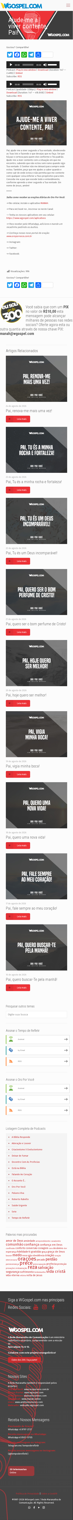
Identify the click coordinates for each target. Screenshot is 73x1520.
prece (26, 1263)
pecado (41, 1259)
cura (51, 1248)
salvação (45, 1267)
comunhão (14, 1244)
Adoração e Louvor (21, 1143)
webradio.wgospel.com (32, 1405)
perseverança (12, 1264)
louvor (9, 1255)
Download (43, 70)
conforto (20, 1248)
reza (32, 1267)
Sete (14, 1211)
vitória (23, 1275)
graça (44, 1252)
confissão (10, 1248)
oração (49, 1255)
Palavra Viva (18, 1193)
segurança (12, 1271)
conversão (31, 1248)
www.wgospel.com (33, 1392)
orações (27, 1259)
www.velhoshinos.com (35, 1395)
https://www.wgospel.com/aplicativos (26, 218)
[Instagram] (44, 1507)
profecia (51, 1263)
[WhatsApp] (29, 1507)
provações (10, 1268)
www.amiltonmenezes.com (29, 1402)
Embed (19, 73)
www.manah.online (31, 1399)
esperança (11, 1251)
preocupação (39, 1264)
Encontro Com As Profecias (26, 1162)
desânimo (58, 1248)
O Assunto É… (19, 1180)
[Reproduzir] (11, 65)
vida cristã (55, 1271)
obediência (38, 1255)
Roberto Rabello (20, 1199)
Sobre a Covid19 (49, 1493)
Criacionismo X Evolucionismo (27, 1149)
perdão (51, 1259)
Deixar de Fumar (20, 1155)
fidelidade (22, 1251)
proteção (62, 1264)
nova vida (27, 1255)
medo (17, 1255)
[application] (33, 64)
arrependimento (43, 1241)
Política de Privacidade (27, 1493)
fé (29, 1252)
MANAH (44, 203)
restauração (21, 1268)
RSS (20, 76)
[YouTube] (39, 1507)
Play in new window (26, 70)
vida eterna (12, 1275)
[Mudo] (45, 65)
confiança (31, 1244)
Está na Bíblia (19, 1168)
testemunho (40, 1272)
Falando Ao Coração (22, 1174)
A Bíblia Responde (21, 1137)
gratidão (36, 1251)
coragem (43, 1248)
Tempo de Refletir (21, 1217)
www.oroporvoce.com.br (19, 236)
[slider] (53, 64)
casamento (56, 1241)
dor (65, 1248)
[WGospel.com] (21, 5)
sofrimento (27, 1271)
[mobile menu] (68, 5)
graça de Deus (56, 1251)
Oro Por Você (19, 1186)
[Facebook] (34, 1507)
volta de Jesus (34, 1275)
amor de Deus (14, 1240)
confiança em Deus (51, 1244)
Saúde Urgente (19, 1205)
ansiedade (29, 1240)
